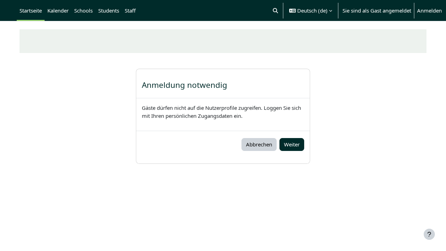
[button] (276, 10)
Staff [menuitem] (130, 10)
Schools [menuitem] (83, 10)
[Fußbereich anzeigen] (429, 234)
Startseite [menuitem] (31, 10)
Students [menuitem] (108, 10)
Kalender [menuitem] (58, 10)
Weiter (292, 144)
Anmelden (429, 10)
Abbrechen (259, 144)
